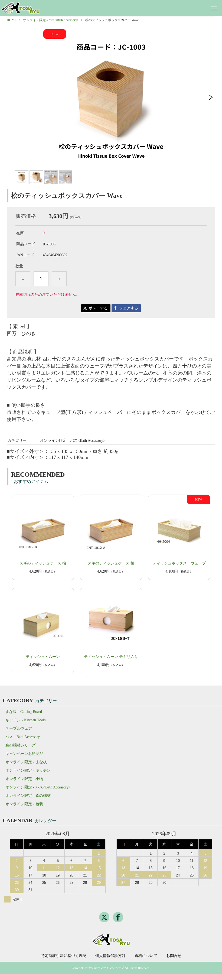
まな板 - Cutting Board (23, 712)
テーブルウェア (18, 728)
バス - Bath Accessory (22, 737)
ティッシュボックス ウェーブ (179, 563)
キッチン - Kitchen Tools (25, 720)
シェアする (128, 308)
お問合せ (173, 956)
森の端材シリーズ (20, 745)
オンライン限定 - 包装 (24, 804)
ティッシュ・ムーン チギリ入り (111, 657)
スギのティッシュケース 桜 (111, 563)
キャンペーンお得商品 (24, 754)
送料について (146, 956)
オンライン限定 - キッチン (28, 770)
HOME (12, 20)
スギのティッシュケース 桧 (42, 563)
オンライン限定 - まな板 (26, 762)
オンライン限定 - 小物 (24, 779)
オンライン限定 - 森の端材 (28, 796)
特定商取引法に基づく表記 (63, 956)
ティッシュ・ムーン (43, 657)
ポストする (98, 308)
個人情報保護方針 (110, 956)
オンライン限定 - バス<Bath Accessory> (51, 20)
